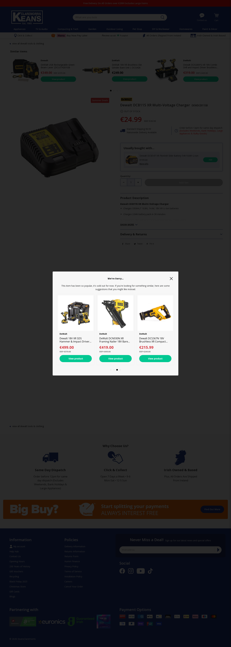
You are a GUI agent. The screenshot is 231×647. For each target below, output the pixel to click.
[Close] (171, 279)
